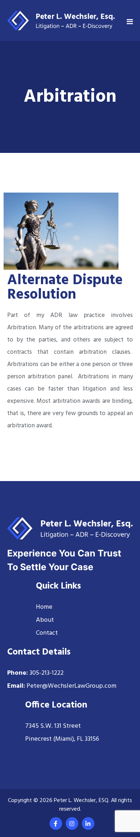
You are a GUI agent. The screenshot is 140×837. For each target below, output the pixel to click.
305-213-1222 (46, 673)
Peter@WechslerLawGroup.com (71, 686)
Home (44, 607)
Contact (47, 633)
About (45, 620)
